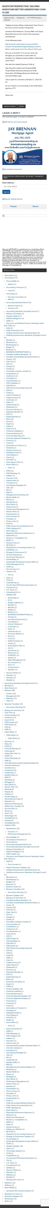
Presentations (11, 514)
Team (8, 578)
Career (9, 905)
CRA (8, 390)
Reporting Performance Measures (19, 533)
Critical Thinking (12, 395)
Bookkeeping (11, 345)
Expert (8, 424)
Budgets (9, 882)
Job (9, 648)
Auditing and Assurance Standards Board (21, 333)
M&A (9, 299)
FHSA (8, 426)
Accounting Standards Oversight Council (21, 311)
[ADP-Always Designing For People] (14, 122)
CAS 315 (9, 362)
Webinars (8, 1183)
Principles (10, 519)
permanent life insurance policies (18, 1191)
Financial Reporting (13, 436)
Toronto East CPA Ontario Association (20, 585)
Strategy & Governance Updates (18, 1136)
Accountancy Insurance (15, 287)
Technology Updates (14, 1151)
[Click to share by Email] (25, 99)
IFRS (8, 471)
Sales (8, 701)
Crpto (8, 960)
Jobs (8, 488)
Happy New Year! (11, 753)
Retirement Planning (12, 804)
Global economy (12, 450)
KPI (7, 490)
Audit (8, 328)
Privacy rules (11, 521)
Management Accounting (15, 495)
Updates (21, 106)
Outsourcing (10, 507)
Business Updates (10, 106)
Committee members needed (17, 371)
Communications (11, 715)
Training (8, 820)
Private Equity (10, 796)
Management (11, 696)
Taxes (7, 813)
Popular (13, 206)
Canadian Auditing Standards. (17, 354)
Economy (8, 741)
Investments (9, 770)
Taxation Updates (12, 1146)
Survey (7, 811)
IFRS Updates (11, 1036)
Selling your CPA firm (14, 1129)
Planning (8, 789)
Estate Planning (12, 977)
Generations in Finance (15, 445)
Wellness (9, 1175)
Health (7, 756)
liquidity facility (10, 775)
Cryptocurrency (12, 397)
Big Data (11, 607)
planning (9, 1086)
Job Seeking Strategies (15, 485)
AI (8, 600)
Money (8, 500)
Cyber (8, 402)
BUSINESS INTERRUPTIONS (17, 352)
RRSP (8, 540)
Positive (7, 794)
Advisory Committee (13, 314)
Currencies (10, 400)
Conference (10, 376)
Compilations (11, 374)
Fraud (10, 290)
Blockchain (10, 342)
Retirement (10, 535)
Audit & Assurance (13, 330)
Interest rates (11, 480)
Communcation (12, 924)
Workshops (9, 1199)
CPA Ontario (9, 725)
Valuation (11, 670)
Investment (10, 483)
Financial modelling (13, 431)
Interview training (11, 765)
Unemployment (12, 592)
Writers (7, 1201)
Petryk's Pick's (10, 787)
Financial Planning (13, 433)
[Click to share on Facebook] (12, 99)
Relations (9, 698)
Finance (9, 429)
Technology (9, 816)
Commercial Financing (16, 619)
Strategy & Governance (15, 552)
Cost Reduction (12, 381)
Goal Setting (11, 455)
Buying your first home (13, 710)
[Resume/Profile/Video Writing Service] (12, 199)
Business (9, 350)
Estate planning (12, 417)
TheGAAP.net (11, 583)
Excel (8, 421)
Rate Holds (10, 531)
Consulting (10, 378)
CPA (7, 936)
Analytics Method (12, 316)
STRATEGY (10, 550)
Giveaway (10, 448)
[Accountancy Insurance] (12, 169)
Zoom (10, 468)
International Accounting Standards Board (20, 763)
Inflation (9, 476)
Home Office (11, 464)
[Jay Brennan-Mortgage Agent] (22, 164)
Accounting (9, 278)
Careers (9, 359)
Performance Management (16, 509)
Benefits (9, 340)
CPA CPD (9, 385)
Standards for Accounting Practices (19, 547)
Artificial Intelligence (13, 318)
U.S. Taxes (10, 590)
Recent (35, 206)
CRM (6, 729)
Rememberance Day (12, 799)
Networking (10, 502)
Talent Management (13, 564)
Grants (8, 457)
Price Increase (11, 516)
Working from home (13, 1180)
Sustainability (11, 559)
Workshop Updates (12, 1196)
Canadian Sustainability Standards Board (21, 357)
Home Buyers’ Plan (13, 462)
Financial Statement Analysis (17, 438)
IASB (6, 761)
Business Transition (12, 704)
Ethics (8, 419)
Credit (8, 393)
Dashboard (10, 407)
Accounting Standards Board (17, 302)
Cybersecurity (11, 405)
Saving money (11, 543)
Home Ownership (11, 758)
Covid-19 (8, 720)
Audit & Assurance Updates (16, 867)
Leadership (9, 773)
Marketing (8, 780)
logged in (15, 117)
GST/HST (10, 460)
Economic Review (13, 409)
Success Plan (10, 808)
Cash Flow (9, 713)
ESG (8, 414)
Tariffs (8, 567)
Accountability (11, 281)
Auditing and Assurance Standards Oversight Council (26, 335)
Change (9, 366)
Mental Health (11, 497)
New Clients (10, 504)
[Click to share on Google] (16, 99)
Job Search (12, 650)
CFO (8, 364)
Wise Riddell (9, 1188)
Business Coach (14, 306)
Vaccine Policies (12, 673)
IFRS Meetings (11, 473)
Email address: (8, 183)
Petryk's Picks (11, 511)
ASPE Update (11, 854)
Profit (8, 523)
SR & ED (9, 545)
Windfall (9, 680)
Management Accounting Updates (19, 1067)
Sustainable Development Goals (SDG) (21, 562)
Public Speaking (12, 528)
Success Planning (13, 555)
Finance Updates (12, 989)
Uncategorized (10, 823)
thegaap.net (20, 17)
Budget (9, 347)
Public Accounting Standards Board (19, 1103)
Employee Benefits (13, 412)
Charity (9, 369)
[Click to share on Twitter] (21, 99)
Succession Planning (14, 557)
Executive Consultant (16, 297)
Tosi (9, 575)
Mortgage (8, 782)
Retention (8, 801)
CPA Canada (9, 722)
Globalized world (12, 452)
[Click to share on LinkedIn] (7, 99)
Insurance (11, 308)
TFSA (8, 580)
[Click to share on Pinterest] (30, 99)
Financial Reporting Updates (17, 996)
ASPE (8, 321)
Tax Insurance (11, 569)
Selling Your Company (13, 806)
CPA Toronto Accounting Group (17, 388)
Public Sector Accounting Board (18, 526)
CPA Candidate (12, 383)
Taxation (9, 571)
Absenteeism (9, 275)
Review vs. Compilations (15, 538)
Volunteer (9, 678)
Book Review (9, 688)
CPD (6, 727)
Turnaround (10, 587)
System (10, 284)
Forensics (10, 441)
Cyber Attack (9, 732)
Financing (8, 751)
